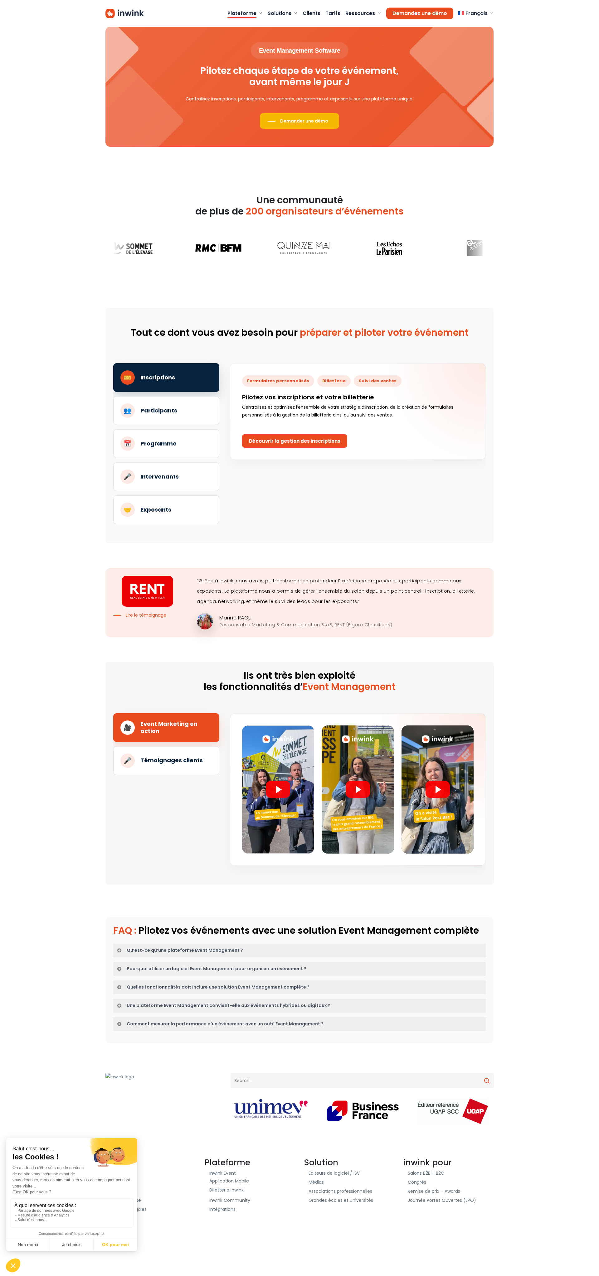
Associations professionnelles (340, 1191)
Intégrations (222, 1209)
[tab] (166, 377)
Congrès (417, 1182)
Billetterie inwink (226, 1190)
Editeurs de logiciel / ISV (334, 1173)
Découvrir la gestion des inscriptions (294, 441)
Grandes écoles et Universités (341, 1200)
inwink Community (229, 1200)
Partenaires (122, 1182)
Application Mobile (229, 1181)
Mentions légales (128, 1209)
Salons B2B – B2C (426, 1173)
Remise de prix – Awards (434, 1191)
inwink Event (222, 1173)
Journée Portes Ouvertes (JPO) (442, 1200)
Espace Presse (125, 1200)
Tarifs (116, 1191)
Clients (117, 1173)
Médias (316, 1182)
